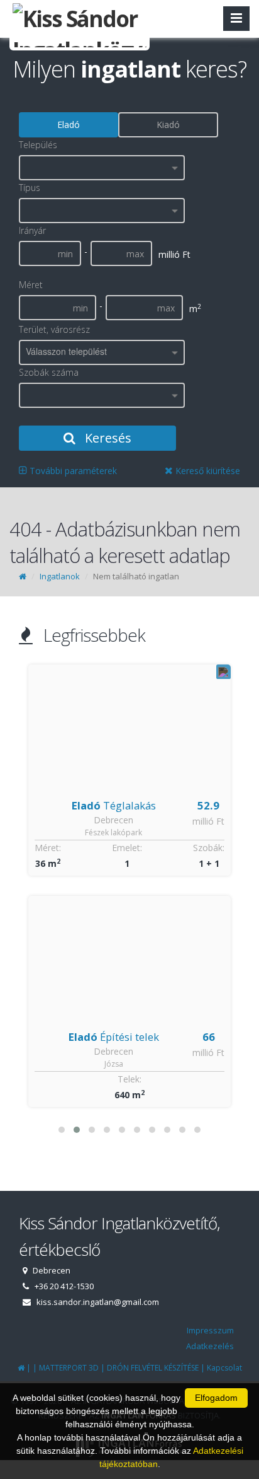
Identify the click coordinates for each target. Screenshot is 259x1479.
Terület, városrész (54, 329)
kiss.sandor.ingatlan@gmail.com (97, 1302)
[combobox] (102, 167)
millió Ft (208, 821)
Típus (29, 188)
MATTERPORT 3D (69, 1367)
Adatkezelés (210, 1346)
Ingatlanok (60, 576)
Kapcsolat (224, 1367)
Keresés (106, 437)
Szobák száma (49, 372)
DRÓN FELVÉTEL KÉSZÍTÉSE (153, 1367)
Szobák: (208, 848)
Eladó (68, 124)
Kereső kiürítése (206, 471)
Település (38, 145)
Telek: (129, 1079)
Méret (31, 285)
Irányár (32, 230)
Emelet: (127, 848)
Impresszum (210, 1330)
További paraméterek (72, 471)
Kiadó (168, 124)
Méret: (48, 848)
